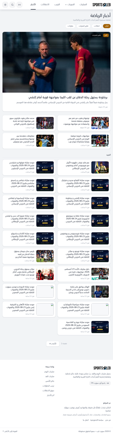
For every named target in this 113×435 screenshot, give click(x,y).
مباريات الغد (49, 376)
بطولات (70, 26)
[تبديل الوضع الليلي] (5, 5)
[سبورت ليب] (85, 368)
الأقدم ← (52, 344)
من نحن (108, 420)
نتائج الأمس (49, 381)
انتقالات (97, 26)
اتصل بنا (86, 420)
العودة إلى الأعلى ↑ (9, 431)
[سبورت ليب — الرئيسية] (102, 4)
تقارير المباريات (83, 26)
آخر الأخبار (50, 395)
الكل (106, 26)
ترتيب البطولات (48, 386)
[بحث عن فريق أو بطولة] (12, 5)
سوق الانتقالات (48, 391)
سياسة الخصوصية (96, 420)
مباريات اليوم (49, 372)
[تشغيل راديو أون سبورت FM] (19, 5)
